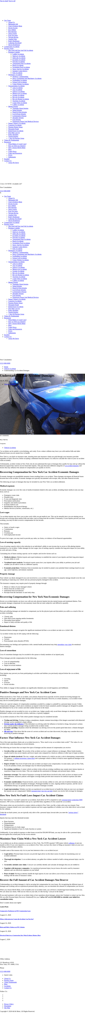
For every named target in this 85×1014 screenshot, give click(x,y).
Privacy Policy (9, 1004)
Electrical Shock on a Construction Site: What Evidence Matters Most (20, 935)
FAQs (10, 155)
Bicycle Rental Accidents (20, 99)
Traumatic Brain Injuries (20, 108)
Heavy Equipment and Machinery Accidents (26, 78)
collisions (72, 843)
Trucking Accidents (18, 101)
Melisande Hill (13, 24)
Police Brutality (13, 134)
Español (6, 159)
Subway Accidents (18, 91)
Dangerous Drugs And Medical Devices (25, 121)
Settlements (12, 157)
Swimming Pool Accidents (21, 67)
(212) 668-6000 (5, 191)
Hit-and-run (8, 731)
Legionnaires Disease (19, 116)
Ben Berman (12, 32)
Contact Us (8, 161)
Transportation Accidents (16, 86)
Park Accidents (17, 73)
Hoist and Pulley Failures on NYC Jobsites (12, 927)
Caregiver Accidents (15, 125)
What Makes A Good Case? (17, 144)
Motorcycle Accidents (19, 93)
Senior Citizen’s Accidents (17, 123)
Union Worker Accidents (20, 84)
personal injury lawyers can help (42, 791)
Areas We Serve (13, 163)
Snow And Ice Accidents (20, 69)
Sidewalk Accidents (18, 58)
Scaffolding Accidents (19, 80)
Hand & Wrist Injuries (19, 112)
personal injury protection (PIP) (72, 800)
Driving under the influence (14, 724)
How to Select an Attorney (17, 146)
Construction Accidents (11, 47)
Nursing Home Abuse (15, 127)
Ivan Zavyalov (13, 35)
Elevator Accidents (18, 61)
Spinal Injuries (17, 110)
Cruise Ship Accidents (19, 103)
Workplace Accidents (15, 75)
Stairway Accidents (18, 56)
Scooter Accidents (18, 95)
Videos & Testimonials (11, 140)
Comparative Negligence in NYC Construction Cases (15, 911)
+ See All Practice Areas (16, 138)
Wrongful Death (13, 129)
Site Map (7, 1008)
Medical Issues (13, 106)
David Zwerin (13, 28)
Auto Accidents (17, 88)
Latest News (12, 151)
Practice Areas (8, 48)
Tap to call (11, 1)
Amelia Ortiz (12, 39)
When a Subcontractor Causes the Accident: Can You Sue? (17, 919)
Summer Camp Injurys (19, 71)
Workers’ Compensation (20, 76)
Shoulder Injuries (18, 118)
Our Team (7, 20)
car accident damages (72, 466)
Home (6, 367)
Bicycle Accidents (18, 97)
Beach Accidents (17, 65)
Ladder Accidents (18, 54)
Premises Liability (14, 52)
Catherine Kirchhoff (14, 43)
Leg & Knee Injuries (19, 114)
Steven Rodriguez (14, 45)
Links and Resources (15, 153)
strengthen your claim (64, 644)
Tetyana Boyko (13, 37)
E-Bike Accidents (18, 105)
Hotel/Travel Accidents (15, 131)
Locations (7, 986)
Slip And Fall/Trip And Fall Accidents (20, 50)
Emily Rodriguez (13, 41)
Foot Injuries (16, 119)
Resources (7, 142)
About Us (11, 22)
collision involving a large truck (24, 758)
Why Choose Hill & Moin (16, 148)
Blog (10, 149)
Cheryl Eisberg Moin (15, 26)
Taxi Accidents (17, 90)
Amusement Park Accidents (21, 63)
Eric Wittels (12, 30)
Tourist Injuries (13, 136)
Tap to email (4, 1)
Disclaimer (7, 1006)
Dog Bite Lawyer (14, 133)
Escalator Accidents (18, 60)
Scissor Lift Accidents (19, 82)
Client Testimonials (10, 982)
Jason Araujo (12, 33)
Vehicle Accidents (10, 369)
